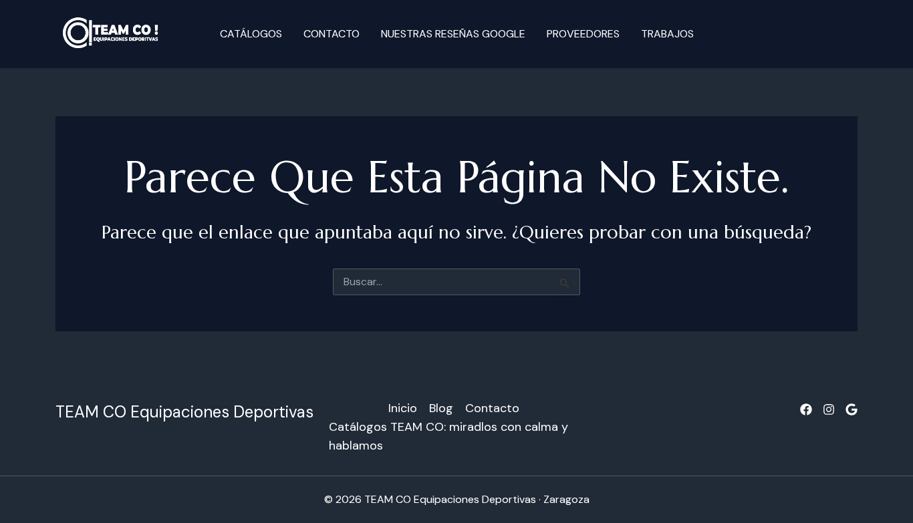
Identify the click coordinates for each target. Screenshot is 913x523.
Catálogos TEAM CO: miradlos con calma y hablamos (448, 436)
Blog (441, 408)
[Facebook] (806, 409)
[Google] (851, 409)
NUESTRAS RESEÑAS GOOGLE (453, 34)
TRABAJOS (667, 34)
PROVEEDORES (583, 34)
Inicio (402, 408)
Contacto (331, 34)
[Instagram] (829, 409)
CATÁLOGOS (251, 34)
